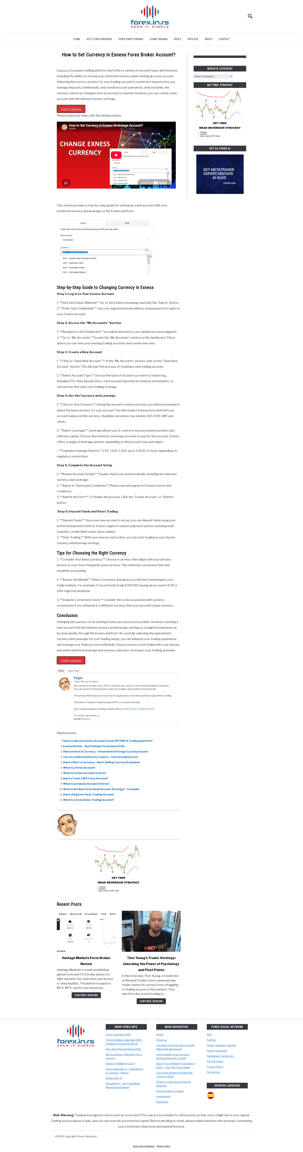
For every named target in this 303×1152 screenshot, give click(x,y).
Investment (163, 1096)
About (209, 39)
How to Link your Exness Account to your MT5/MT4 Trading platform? (108, 740)
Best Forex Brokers (99, 39)
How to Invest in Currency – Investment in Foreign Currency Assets (105, 751)
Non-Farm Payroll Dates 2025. (123, 1049)
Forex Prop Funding (130, 39)
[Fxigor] (65, 689)
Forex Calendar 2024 (118, 1034)
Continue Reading (86, 995)
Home (76, 39)
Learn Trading (159, 39)
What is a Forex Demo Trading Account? (88, 799)
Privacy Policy (215, 1066)
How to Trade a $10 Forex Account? (85, 778)
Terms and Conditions (143, 1146)
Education (162, 1101)
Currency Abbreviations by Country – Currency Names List (100, 756)
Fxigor (78, 678)
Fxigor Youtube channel (142, 709)
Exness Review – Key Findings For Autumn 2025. (94, 746)
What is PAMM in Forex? (120, 1063)
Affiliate (192, 39)
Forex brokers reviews (170, 1091)
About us (161, 1040)
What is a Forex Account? (79, 767)
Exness (62, 70)
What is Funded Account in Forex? (84, 773)
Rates (177, 39)
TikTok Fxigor (215, 1061)
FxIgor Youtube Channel (221, 1045)
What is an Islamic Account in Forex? (86, 783)
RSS (209, 1034)
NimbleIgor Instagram (220, 1056)
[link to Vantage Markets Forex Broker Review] (86, 931)
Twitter (211, 1040)
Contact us (213, 1072)
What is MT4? (114, 1078)
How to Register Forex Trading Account (88, 794)
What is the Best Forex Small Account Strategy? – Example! (101, 789)
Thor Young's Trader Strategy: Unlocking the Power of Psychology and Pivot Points (151, 964)
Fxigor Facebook (217, 1050)
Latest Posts (73, 671)
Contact (224, 39)
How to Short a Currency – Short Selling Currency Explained (101, 762)
